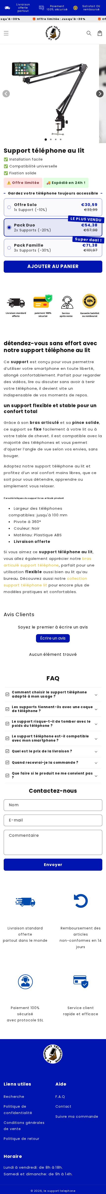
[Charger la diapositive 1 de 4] (60, 139)
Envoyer (53, 864)
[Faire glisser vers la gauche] (6, 93)
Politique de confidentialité (18, 1109)
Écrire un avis (53, 638)
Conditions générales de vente (24, 1125)
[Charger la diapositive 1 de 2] (50, 139)
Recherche (14, 1096)
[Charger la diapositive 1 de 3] (55, 139)
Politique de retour (21, 1138)
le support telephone (59, 1191)
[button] (6, 33)
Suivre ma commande (76, 1116)
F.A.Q (60, 1096)
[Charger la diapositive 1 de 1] (45, 139)
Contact (63, 1106)
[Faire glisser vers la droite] (100, 93)
